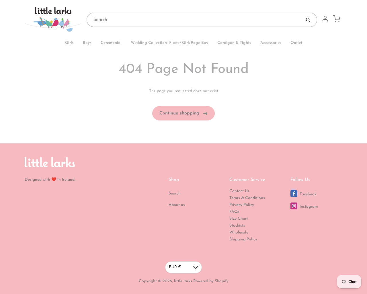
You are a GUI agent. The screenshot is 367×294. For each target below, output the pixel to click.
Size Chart (238, 219)
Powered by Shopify (211, 281)
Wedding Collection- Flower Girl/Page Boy (169, 43)
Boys (87, 43)
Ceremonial (111, 43)
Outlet (296, 43)
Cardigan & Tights (234, 43)
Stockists (237, 225)
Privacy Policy (241, 205)
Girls (69, 43)
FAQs (234, 212)
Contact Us (239, 191)
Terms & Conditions (247, 198)
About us (177, 205)
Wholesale (238, 232)
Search (175, 193)
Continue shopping (180, 113)
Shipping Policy (243, 239)
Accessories (270, 43)
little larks (183, 281)
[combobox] (193, 20)
